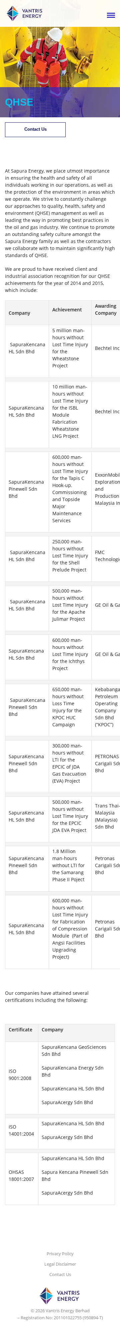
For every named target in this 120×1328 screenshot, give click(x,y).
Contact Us (35, 129)
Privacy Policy (60, 1254)
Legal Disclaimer (60, 1264)
